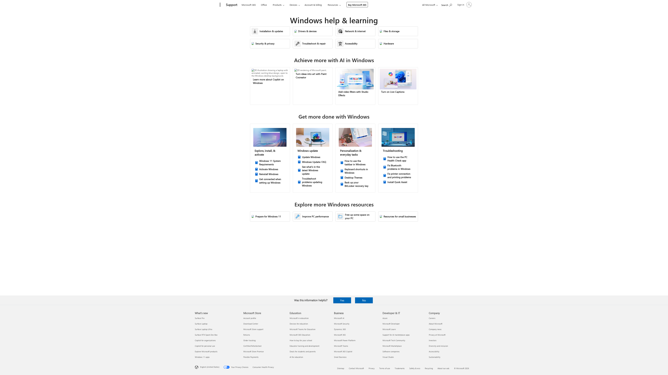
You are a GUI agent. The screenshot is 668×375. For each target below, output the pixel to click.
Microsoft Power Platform (344, 340)
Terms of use (384, 368)
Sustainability (434, 357)
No (364, 300)
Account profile (249, 318)
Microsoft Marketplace (392, 346)
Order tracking (249, 340)
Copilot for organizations (205, 340)
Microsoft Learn (389, 329)
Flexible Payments (251, 357)
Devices (293, 4)
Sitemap (340, 368)
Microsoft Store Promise (253, 351)
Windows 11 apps (202, 357)
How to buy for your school (301, 340)
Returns (246, 335)
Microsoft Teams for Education (302, 329)
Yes (342, 300)
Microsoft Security (341, 323)
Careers (432, 318)
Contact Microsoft (356, 368)
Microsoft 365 (249, 4)
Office (264, 4)
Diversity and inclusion (438, 346)
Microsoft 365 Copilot (343, 351)
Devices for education (299, 323)
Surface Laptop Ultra (203, 329)
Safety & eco (414, 368)
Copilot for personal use (205, 346)
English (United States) (209, 367)
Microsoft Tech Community (394, 340)
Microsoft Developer (391, 323)
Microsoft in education (299, 318)
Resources (333, 4)
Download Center (250, 323)
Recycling (429, 368)
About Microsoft (435, 323)
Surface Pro (199, 318)
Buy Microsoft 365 (357, 4)
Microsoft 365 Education (300, 335)
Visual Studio (388, 357)
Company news (435, 329)
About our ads (443, 368)
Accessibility (434, 351)
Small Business (340, 357)
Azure (385, 318)
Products (277, 4)
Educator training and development (304, 346)
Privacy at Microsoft (437, 335)
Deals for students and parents (303, 351)
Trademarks (400, 368)
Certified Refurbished (252, 346)
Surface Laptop (201, 323)
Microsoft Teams (341, 346)
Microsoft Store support (253, 329)
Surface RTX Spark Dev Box (206, 335)
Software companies (391, 351)
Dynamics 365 (340, 329)
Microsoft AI (339, 318)
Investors (432, 340)
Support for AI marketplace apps (396, 335)
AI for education (296, 357)
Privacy (372, 368)
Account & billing (313, 4)
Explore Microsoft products (206, 351)
